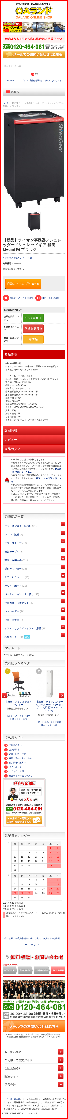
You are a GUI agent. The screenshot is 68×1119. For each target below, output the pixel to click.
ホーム (6, 103)
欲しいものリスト (53, 80)
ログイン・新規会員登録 (30, 80)
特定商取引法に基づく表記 (28, 938)
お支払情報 (14, 749)
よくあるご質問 (16, 771)
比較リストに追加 (18, 719)
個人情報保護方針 (17, 762)
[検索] (62, 66)
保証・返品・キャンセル (20, 758)
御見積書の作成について (20, 775)
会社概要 (8, 938)
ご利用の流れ (15, 745)
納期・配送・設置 (17, 754)
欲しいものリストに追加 (18, 716)
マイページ (11, 80)
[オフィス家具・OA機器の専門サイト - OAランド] (34, 11)
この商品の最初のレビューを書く (18, 258)
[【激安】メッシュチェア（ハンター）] (18, 684)
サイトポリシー (16, 767)
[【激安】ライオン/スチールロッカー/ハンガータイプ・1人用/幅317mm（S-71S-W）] (49, 684)
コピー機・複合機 (11, 1099)
